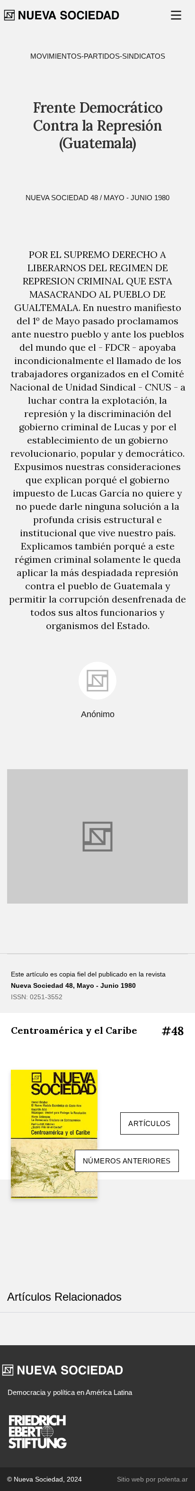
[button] (177, 15)
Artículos (149, 1123)
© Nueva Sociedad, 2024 (44, 1479)
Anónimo (98, 714)
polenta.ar (173, 1479)
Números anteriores (127, 1161)
